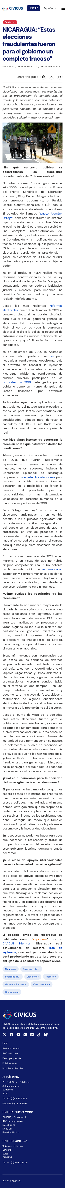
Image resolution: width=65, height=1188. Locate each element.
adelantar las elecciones (38, 477)
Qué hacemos (10, 1053)
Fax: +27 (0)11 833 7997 (14, 1103)
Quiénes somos (11, 1048)
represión (51, 976)
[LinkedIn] (59, 77)
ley (52, 356)
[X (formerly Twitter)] (51, 77)
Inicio (5, 1043)
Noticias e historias (12, 1068)
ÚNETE (33, 8)
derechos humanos (15, 984)
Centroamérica (41, 984)
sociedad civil (12, 976)
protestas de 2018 (16, 382)
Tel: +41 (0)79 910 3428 (15, 1162)
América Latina (31, 968)
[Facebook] (43, 77)
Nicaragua (10, 968)
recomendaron (52, 569)
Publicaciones (10, 1063)
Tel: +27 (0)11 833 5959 (15, 1098)
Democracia (11, 992)
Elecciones (33, 976)
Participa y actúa (11, 1058)
